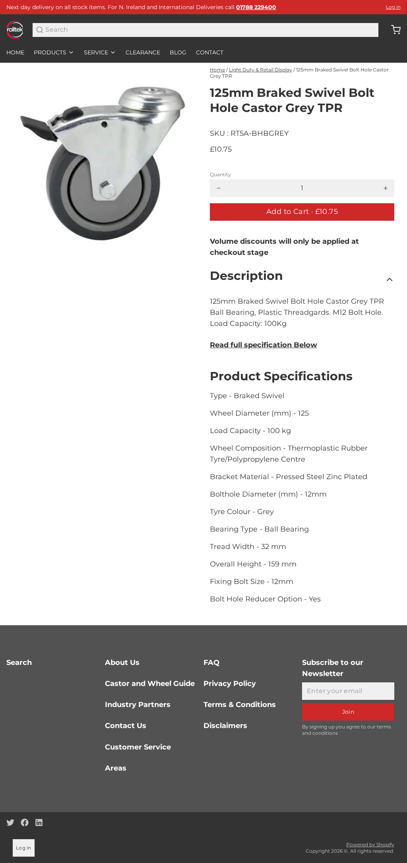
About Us (122, 662)
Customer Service (138, 747)
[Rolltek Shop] (14, 30)
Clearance (143, 52)
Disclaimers (225, 725)
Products (50, 52)
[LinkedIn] (39, 822)
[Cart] (393, 30)
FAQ (211, 662)
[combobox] (205, 30)
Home (15, 52)
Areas (115, 768)
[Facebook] (25, 822)
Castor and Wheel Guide (150, 683)
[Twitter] (10, 822)
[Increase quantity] (385, 188)
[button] (302, 212)
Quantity (220, 174)
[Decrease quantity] (218, 188)
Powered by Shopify (370, 845)
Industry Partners (138, 704)
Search (19, 662)
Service (96, 52)
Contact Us (125, 725)
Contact (209, 52)
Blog (178, 52)
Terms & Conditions (240, 704)
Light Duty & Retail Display (260, 70)
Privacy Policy (230, 683)
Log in (393, 7)
